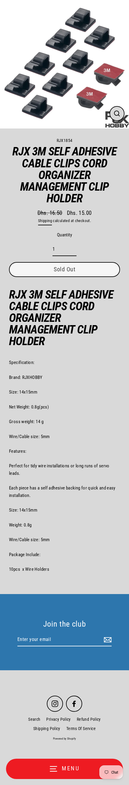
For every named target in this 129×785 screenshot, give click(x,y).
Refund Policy (89, 719)
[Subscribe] (107, 639)
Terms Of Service (81, 728)
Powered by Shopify (64, 738)
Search (34, 719)
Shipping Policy (46, 728)
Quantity (64, 235)
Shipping (45, 220)
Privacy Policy (58, 719)
